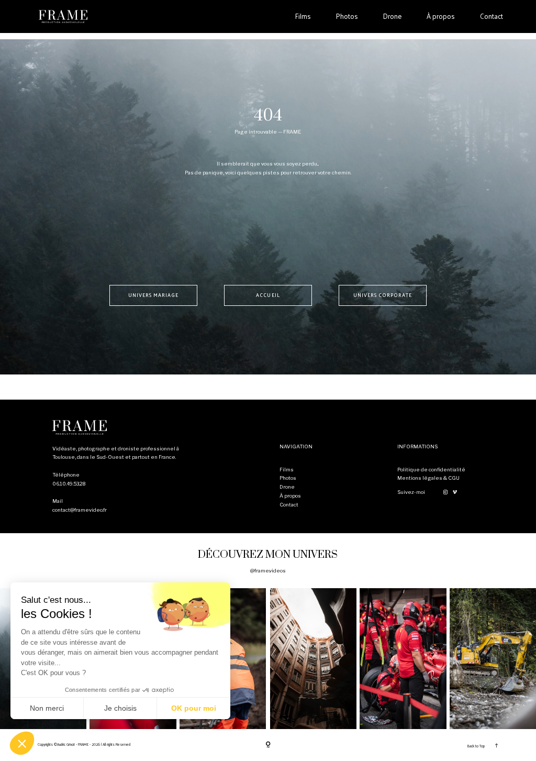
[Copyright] (268, 745)
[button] (22, 743)
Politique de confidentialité (431, 469)
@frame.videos (268, 570)
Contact (491, 16)
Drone (392, 16)
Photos (347, 16)
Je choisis (120, 708)
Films (303, 16)
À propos (441, 16)
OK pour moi (193, 708)
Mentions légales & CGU (428, 478)
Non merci (47, 708)
